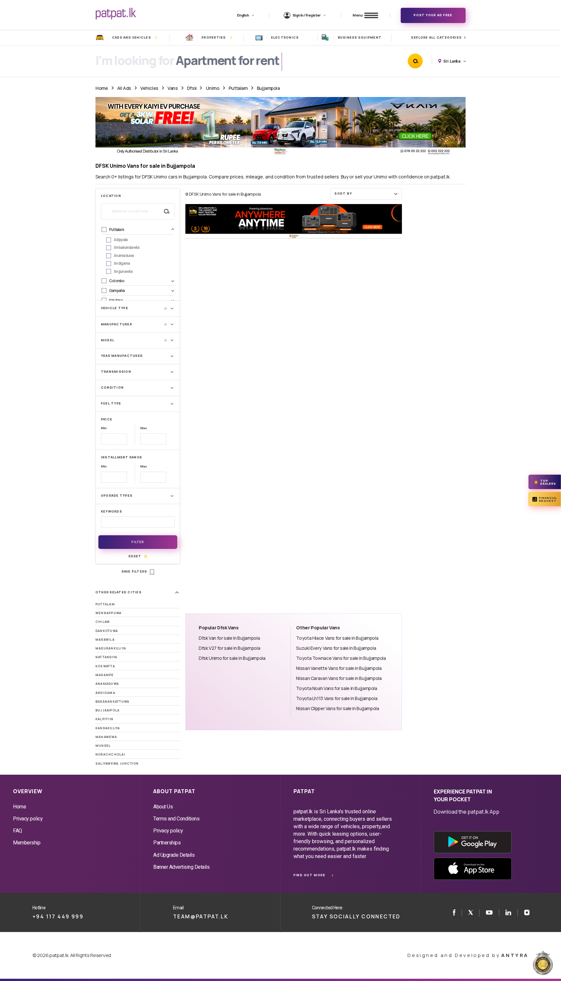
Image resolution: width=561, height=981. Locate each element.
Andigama (105, 693)
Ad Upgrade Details (173, 855)
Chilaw (102, 622)
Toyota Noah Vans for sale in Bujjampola (336, 688)
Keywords (111, 511)
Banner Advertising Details (181, 867)
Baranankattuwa (112, 701)
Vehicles (149, 88)
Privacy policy (28, 819)
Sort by (343, 193)
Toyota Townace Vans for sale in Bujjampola (341, 658)
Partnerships (167, 843)
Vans (173, 88)
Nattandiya (106, 657)
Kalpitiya (104, 719)
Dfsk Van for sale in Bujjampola (229, 638)
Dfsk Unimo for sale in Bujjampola (232, 658)
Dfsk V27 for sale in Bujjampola (229, 648)
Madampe (104, 675)
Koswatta (105, 666)
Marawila (105, 639)
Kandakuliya (107, 728)
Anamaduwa (107, 684)
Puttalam (238, 88)
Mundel (103, 746)
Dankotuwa (106, 631)
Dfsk (191, 88)
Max (143, 428)
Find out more (309, 875)
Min (104, 428)
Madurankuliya (110, 648)
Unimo (212, 88)
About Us (163, 807)
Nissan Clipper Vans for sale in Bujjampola (337, 708)
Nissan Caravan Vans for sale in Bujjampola (338, 678)
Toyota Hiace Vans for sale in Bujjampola (337, 638)
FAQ (17, 831)
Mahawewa (106, 737)
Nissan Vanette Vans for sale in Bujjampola (338, 668)
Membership (26, 843)
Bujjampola (268, 88)
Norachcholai (110, 754)
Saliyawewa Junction (117, 763)
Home (101, 88)
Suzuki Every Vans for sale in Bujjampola (336, 648)
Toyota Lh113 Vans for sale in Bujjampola (336, 698)
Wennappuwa (108, 613)
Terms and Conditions (176, 819)
